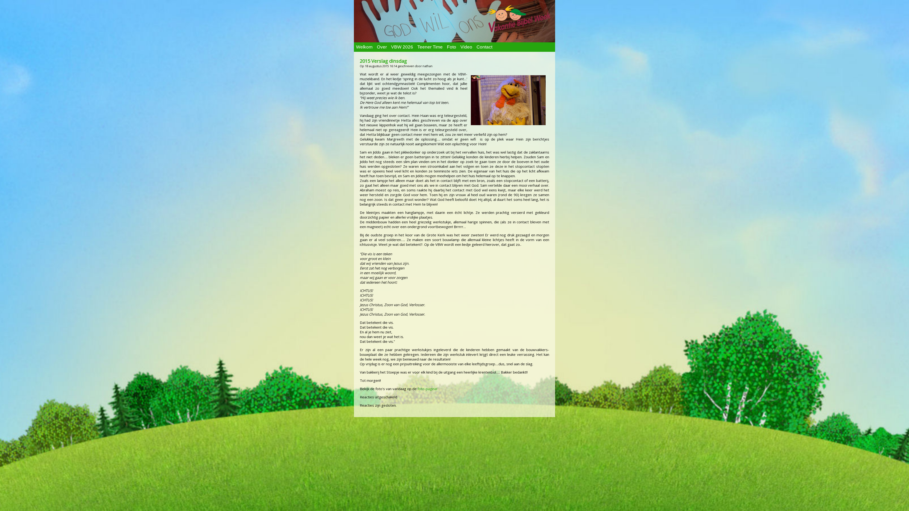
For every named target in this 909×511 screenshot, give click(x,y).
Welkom (364, 46)
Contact (484, 46)
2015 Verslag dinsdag (383, 61)
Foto (451, 46)
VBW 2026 (402, 46)
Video (466, 46)
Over (382, 46)
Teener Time (430, 46)
